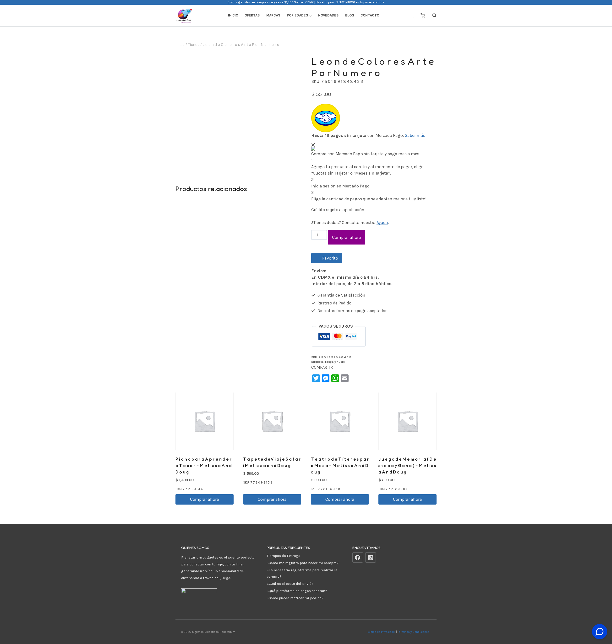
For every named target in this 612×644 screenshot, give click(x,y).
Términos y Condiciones (414, 631)
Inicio (233, 15)
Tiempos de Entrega (283, 556)
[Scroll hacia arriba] (600, 620)
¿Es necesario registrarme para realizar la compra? (302, 573)
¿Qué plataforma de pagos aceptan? (297, 591)
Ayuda (382, 222)
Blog (349, 15)
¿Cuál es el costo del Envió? (290, 583)
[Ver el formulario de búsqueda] (432, 15)
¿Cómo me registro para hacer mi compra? (303, 563)
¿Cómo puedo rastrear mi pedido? (295, 598)
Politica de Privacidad (381, 631)
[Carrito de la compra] (423, 15)
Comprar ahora (346, 237)
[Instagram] (370, 557)
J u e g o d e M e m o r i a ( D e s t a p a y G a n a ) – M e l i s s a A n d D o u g (407, 465)
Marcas (273, 15)
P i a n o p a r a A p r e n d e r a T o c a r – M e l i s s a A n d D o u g (203, 465)
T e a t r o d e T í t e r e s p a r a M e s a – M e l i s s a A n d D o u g (340, 465)
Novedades (328, 15)
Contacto (370, 15)
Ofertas (252, 15)
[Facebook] (357, 557)
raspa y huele (335, 361)
